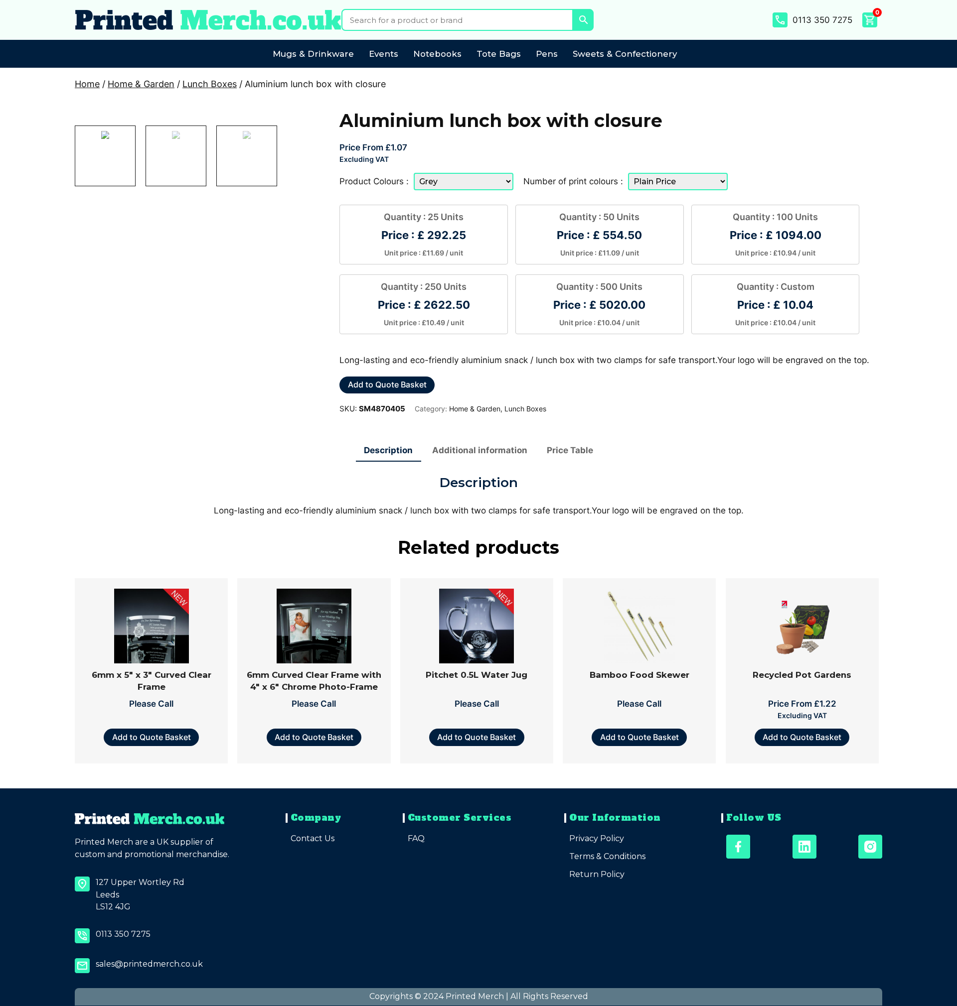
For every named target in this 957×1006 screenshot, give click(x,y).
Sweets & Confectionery (625, 54)
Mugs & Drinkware (313, 54)
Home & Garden (141, 84)
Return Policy (597, 874)
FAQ (416, 838)
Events (383, 54)
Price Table (570, 450)
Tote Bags (499, 54)
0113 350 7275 (822, 20)
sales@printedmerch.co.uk (149, 964)
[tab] (389, 450)
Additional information (479, 450)
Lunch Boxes (209, 84)
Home (87, 84)
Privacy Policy (596, 838)
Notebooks (437, 54)
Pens (547, 54)
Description (388, 450)
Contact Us (312, 838)
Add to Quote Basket (387, 384)
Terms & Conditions (607, 856)
